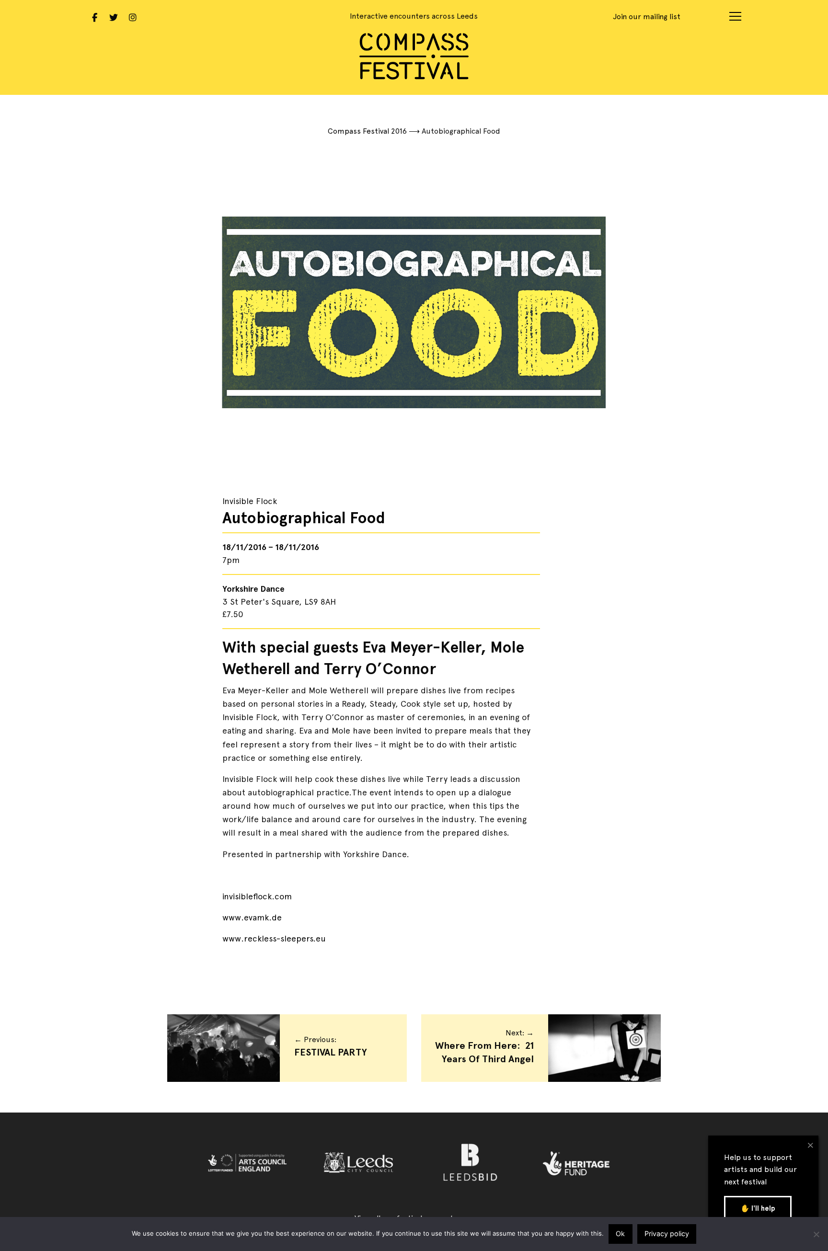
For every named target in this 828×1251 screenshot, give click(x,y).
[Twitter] (113, 16)
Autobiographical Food (303, 518)
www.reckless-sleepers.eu (274, 938)
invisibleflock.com (257, 896)
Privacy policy (666, 1233)
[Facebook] (94, 16)
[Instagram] (132, 16)
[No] (816, 1234)
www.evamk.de (252, 917)
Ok (620, 1233)
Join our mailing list (646, 16)
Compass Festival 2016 (367, 131)
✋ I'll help (758, 1208)
